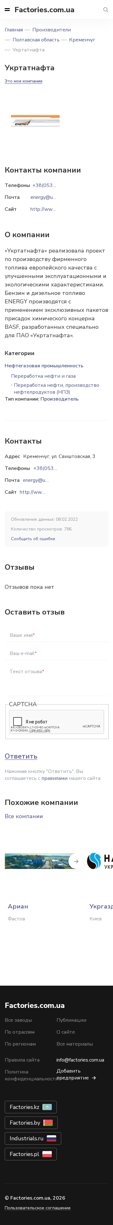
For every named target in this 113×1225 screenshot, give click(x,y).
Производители (51, 29)
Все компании (24, 816)
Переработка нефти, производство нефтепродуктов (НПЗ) (56, 389)
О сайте (65, 1032)
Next (76, 861)
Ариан (18, 906)
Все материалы (74, 1044)
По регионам (20, 1044)
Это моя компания (23, 81)
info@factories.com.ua (80, 1060)
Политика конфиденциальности (31, 1075)
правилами (54, 778)
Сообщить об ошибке (33, 539)
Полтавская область (36, 39)
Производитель (59, 399)
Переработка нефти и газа (43, 376)
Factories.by (25, 1122)
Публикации (71, 1020)
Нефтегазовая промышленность (44, 365)
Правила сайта (22, 1060)
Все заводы (18, 1020)
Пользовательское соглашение (38, 1208)
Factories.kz (24, 1107)
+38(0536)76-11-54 (57, 468)
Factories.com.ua (44, 10)
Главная (14, 29)
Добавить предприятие (72, 1074)
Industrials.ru (27, 1138)
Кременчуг (82, 39)
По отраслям (20, 1032)
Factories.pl (24, 1154)
